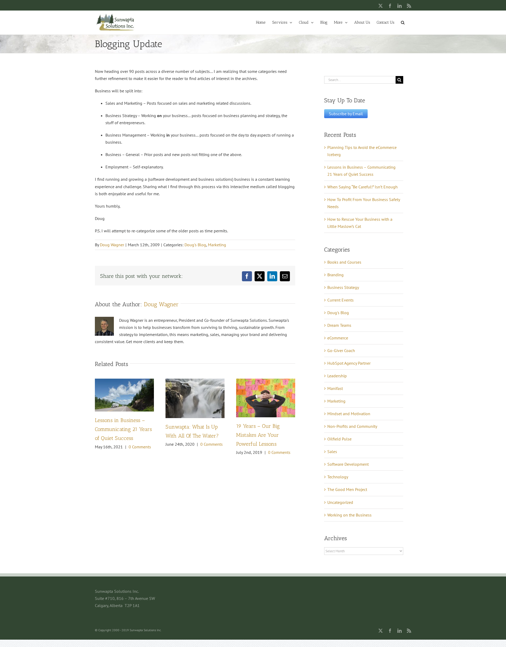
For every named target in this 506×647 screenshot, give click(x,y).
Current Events (340, 300)
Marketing (217, 244)
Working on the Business (349, 515)
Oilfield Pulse (339, 439)
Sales (332, 451)
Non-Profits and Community (352, 426)
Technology (337, 476)
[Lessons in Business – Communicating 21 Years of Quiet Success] (124, 381)
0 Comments (140, 446)
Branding (335, 274)
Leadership (337, 375)
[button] (403, 22)
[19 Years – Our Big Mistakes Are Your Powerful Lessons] (265, 381)
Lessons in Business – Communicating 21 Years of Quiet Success (123, 429)
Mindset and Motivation (348, 413)
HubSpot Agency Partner (349, 363)
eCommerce (337, 337)
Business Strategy (343, 287)
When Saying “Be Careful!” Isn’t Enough (362, 186)
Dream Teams (339, 325)
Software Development (348, 464)
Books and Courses (344, 262)
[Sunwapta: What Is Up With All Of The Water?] (195, 381)
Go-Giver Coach (341, 350)
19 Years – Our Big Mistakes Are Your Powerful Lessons (258, 435)
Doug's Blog (195, 244)
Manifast (335, 388)
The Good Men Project (347, 489)
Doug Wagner (112, 244)
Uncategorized (340, 502)
